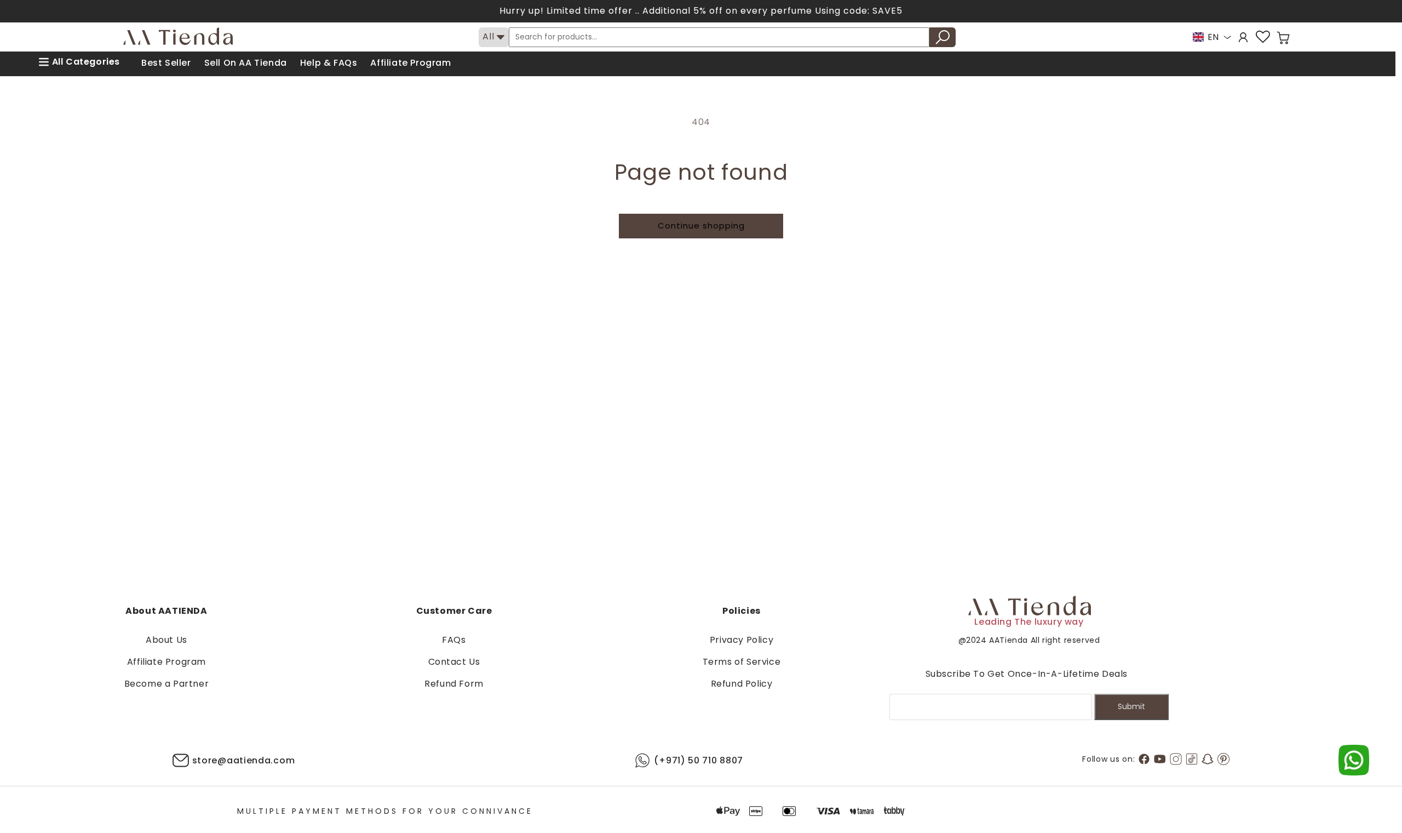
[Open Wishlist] (1263, 36)
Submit (1131, 706)
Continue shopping (701, 225)
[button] (1283, 38)
